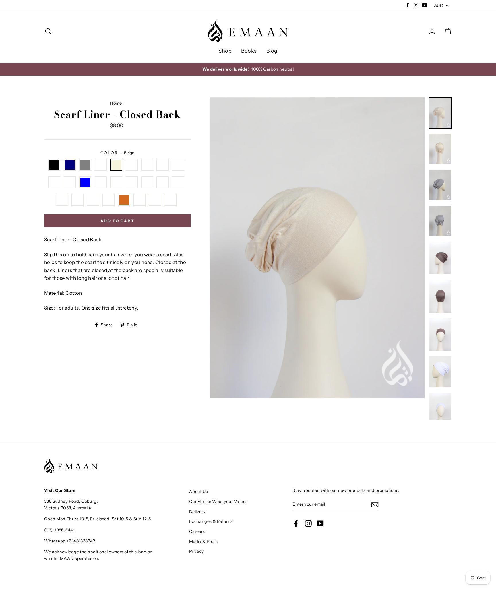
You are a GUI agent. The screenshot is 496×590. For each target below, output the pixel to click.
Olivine (132, 182)
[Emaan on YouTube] (320, 523)
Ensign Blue (85, 182)
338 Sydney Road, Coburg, (71, 501)
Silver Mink (147, 182)
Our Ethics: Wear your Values (218, 501)
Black (54, 165)
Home (116, 103)
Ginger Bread (139, 200)
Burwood (93, 200)
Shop (225, 51)
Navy (70, 165)
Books (249, 51)
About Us (198, 491)
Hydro (101, 182)
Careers (197, 531)
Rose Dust (155, 200)
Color (117, 152)
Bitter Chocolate (124, 200)
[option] (317, 247)
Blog (272, 51)
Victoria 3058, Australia (67, 508)
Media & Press (203, 541)
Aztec (162, 182)
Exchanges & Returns (211, 521)
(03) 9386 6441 (59, 530)
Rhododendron (62, 200)
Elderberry (77, 200)
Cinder (70, 182)
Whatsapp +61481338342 (69, 541)
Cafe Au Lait (178, 182)
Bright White (147, 165)
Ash (162, 165)
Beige (116, 165)
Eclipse (132, 165)
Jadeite (116, 182)
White (101, 165)
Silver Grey (85, 165)
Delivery (197, 511)
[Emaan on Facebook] (295, 523)
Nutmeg (108, 200)
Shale (178, 165)
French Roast (54, 182)
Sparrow (170, 200)
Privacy (196, 551)
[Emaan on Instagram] (308, 523)
